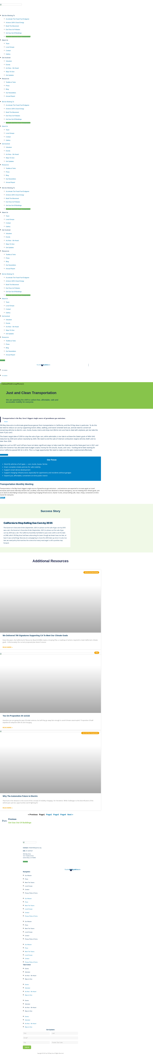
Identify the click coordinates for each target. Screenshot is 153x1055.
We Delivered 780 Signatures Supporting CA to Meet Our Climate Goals (35, 635)
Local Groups (10, 47)
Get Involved (6, 57)
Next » (70, 814)
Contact (8, 50)
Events (8, 64)
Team (7, 43)
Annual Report (10, 96)
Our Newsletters (11, 93)
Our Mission (28, 875)
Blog (7, 89)
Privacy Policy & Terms (31, 893)
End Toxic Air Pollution (13, 29)
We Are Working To (8, 15)
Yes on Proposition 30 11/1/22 (16, 716)
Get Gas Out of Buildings (14, 33)
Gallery (8, 54)
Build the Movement (12, 26)
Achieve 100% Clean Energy (15, 22)
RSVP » (2, 497)
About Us (5, 40)
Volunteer (9, 61)
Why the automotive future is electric (20, 796)
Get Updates (10, 75)
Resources (5, 78)
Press (7, 85)
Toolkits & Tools (11, 82)
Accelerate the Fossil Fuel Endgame (17, 19)
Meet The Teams (29, 882)
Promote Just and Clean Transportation (18, 36)
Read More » (8, 647)
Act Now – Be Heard (12, 68)
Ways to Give (10, 71)
